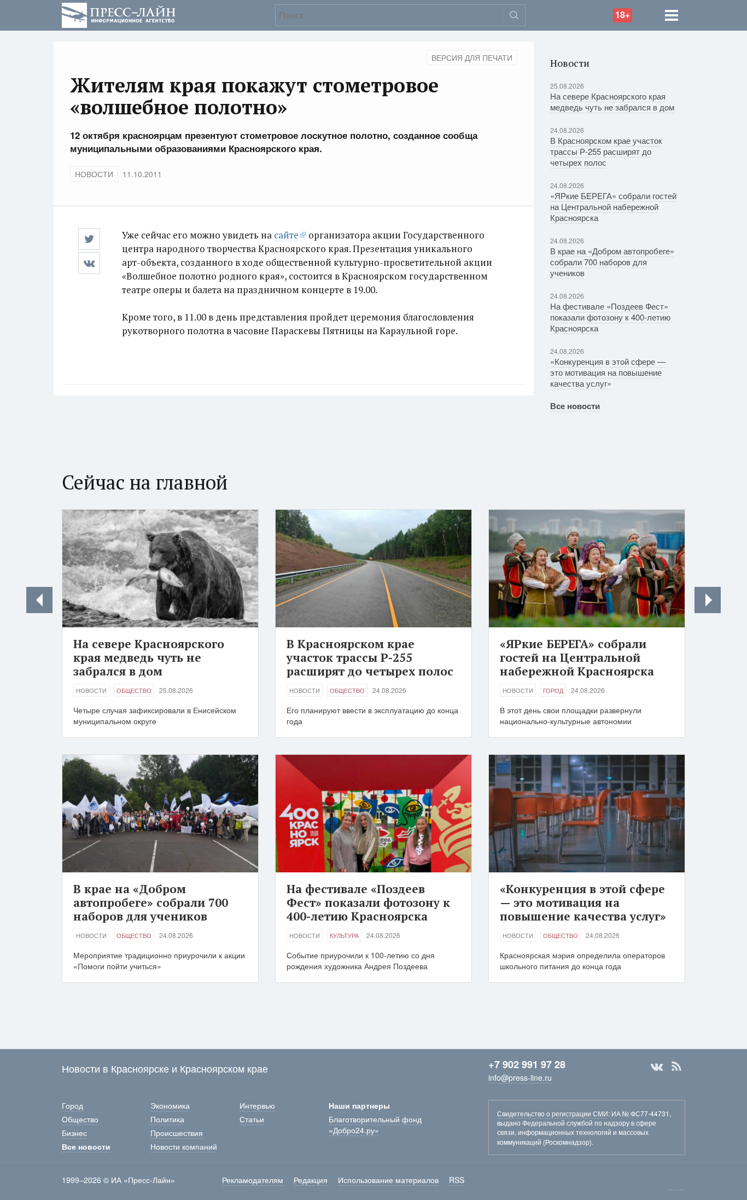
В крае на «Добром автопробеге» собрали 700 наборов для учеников (612, 261)
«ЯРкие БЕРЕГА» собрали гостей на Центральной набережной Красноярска (613, 206)
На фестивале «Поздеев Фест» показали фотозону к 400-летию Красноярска (610, 317)
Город (553, 690)
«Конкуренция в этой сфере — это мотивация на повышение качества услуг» (608, 372)
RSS (676, 1066)
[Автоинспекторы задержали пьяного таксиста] (708, 600)
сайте (286, 235)
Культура (344, 935)
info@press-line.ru (520, 1077)
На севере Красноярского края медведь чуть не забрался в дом (612, 101)
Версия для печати (471, 57)
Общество (133, 690)
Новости (94, 173)
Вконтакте (657, 1066)
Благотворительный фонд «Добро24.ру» (375, 1124)
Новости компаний (183, 1146)
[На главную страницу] (119, 14)
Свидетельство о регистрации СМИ (552, 1113)
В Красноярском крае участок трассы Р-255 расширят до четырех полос (606, 151)
